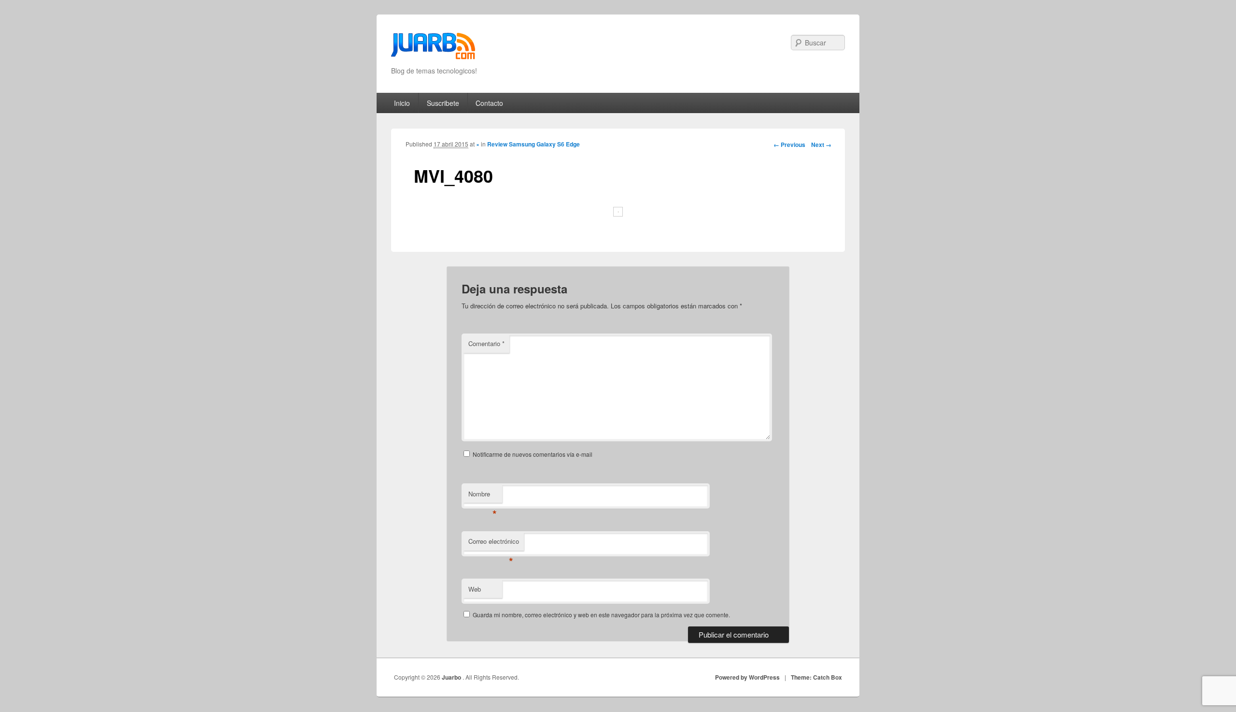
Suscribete (443, 103)
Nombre (482, 496)
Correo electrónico (493, 544)
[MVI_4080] (618, 211)
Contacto (489, 103)
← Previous (789, 144)
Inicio (402, 103)
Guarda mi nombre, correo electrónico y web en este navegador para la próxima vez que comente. (601, 614)
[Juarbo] (433, 49)
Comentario (486, 343)
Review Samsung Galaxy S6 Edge (533, 144)
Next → (821, 144)
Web (474, 589)
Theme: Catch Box (816, 677)
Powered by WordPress (747, 677)
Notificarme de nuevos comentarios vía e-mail (532, 454)
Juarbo (452, 677)
